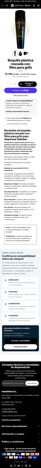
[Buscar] (7, 5)
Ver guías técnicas (20, 347)
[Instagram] (15, 465)
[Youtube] (18, 465)
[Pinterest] (29, 465)
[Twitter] (22, 465)
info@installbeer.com (9, 411)
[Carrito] (38, 5)
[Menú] (2, 5)
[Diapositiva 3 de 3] (26, 53)
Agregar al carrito (29, 84)
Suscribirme (32, 383)
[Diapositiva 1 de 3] (15, 53)
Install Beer (23, 462)
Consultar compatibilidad (20, 341)
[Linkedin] (26, 465)
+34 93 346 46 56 (8, 409)
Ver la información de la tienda (17, 124)
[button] (20, 29)
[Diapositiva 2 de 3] (20, 53)
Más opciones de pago (20, 95)
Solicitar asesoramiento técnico (17, 111)
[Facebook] (11, 465)
